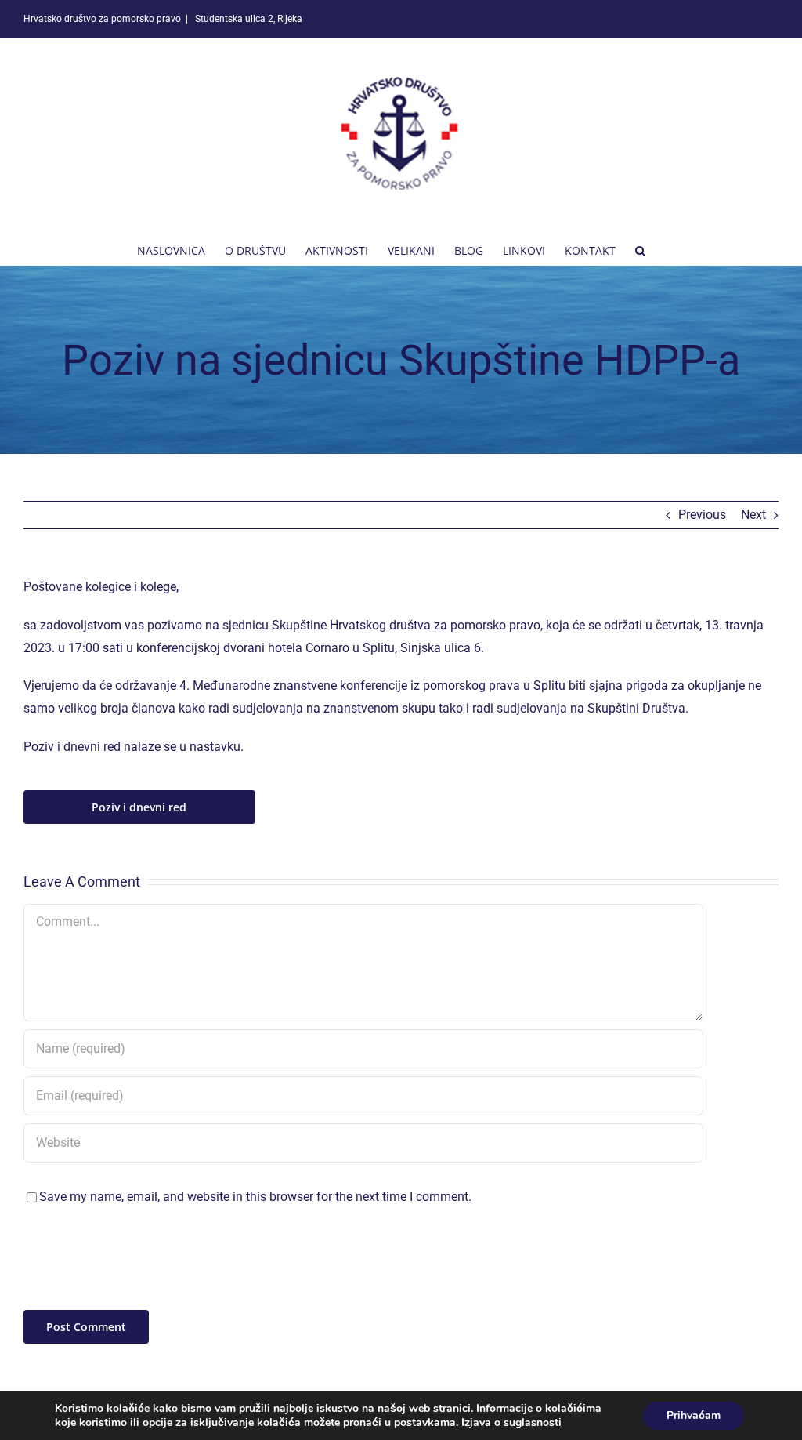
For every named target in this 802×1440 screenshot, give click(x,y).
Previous (702, 514)
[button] (640, 249)
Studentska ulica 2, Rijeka (247, 18)
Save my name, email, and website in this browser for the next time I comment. (255, 1196)
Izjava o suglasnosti (511, 1422)
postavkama (425, 1423)
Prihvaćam (694, 1415)
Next (753, 514)
